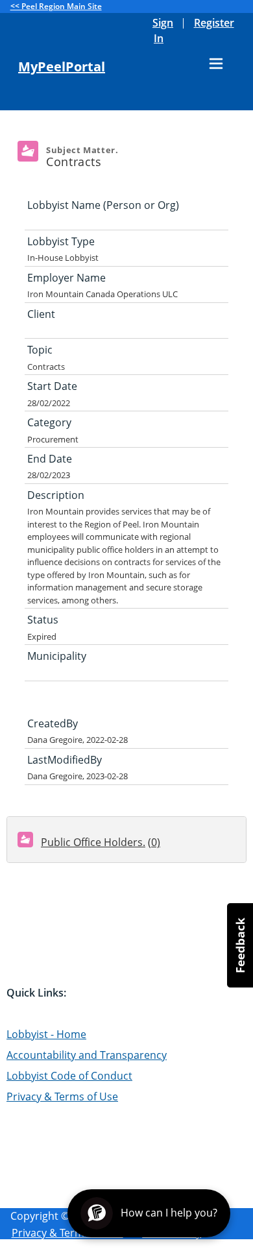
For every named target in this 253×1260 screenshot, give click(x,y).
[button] (240, 945)
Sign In (162, 30)
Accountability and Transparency (86, 1055)
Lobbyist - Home (46, 1034)
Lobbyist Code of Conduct (69, 1076)
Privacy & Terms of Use (62, 1096)
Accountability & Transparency (86, 1251)
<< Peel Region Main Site (56, 6)
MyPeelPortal (61, 67)
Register (214, 23)
